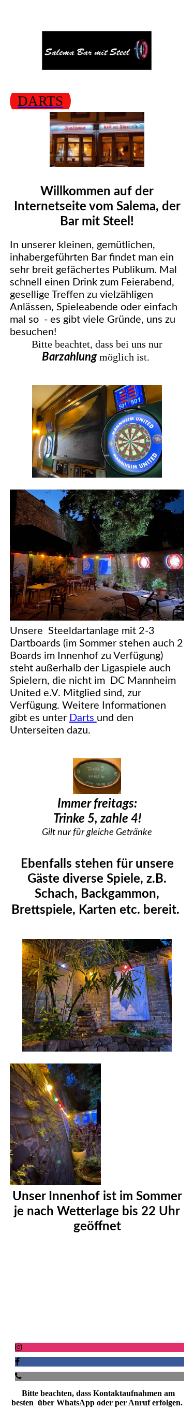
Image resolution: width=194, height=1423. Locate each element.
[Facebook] (17, 1361)
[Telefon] (18, 1376)
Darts (83, 718)
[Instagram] (18, 1347)
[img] (97, 50)
